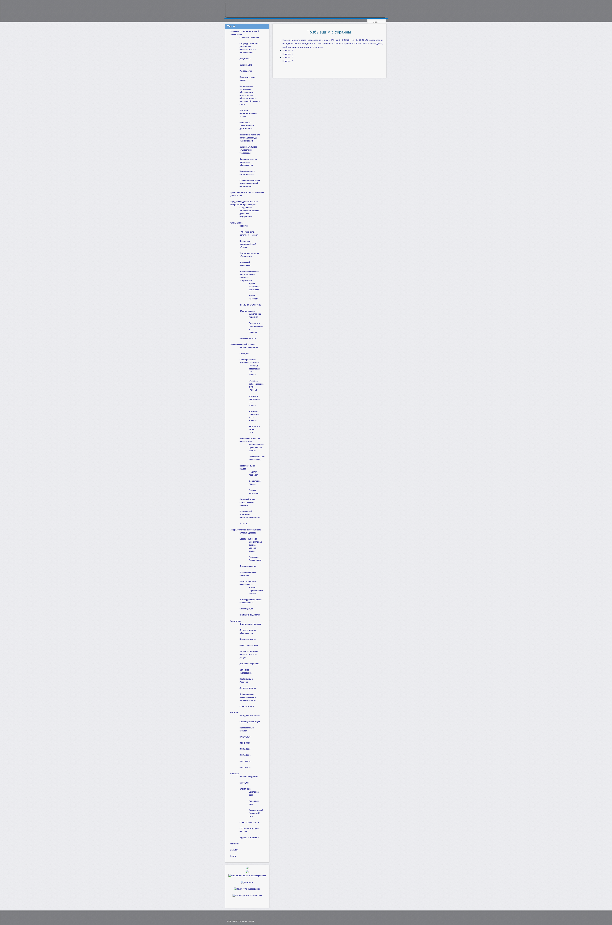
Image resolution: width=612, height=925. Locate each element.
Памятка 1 (287, 50)
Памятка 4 (287, 61)
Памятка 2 (287, 54)
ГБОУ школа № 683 (244, 921)
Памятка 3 (287, 57)
